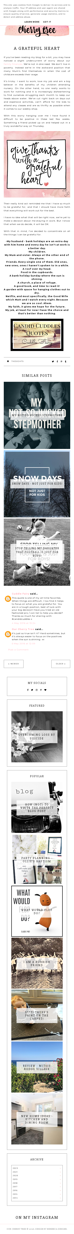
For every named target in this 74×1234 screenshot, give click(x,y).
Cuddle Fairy (20, 593)
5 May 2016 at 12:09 (23, 643)
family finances (13, 64)
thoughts (17, 361)
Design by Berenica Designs (51, 1229)
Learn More (32, 22)
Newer (15, 664)
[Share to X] (53, 361)
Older (59, 664)
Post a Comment (18, 649)
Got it (47, 22)
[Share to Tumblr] (66, 361)
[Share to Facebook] (57, 361)
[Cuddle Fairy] (37, 350)
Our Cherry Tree (23, 629)
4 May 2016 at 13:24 (24, 623)
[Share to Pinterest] (62, 361)
